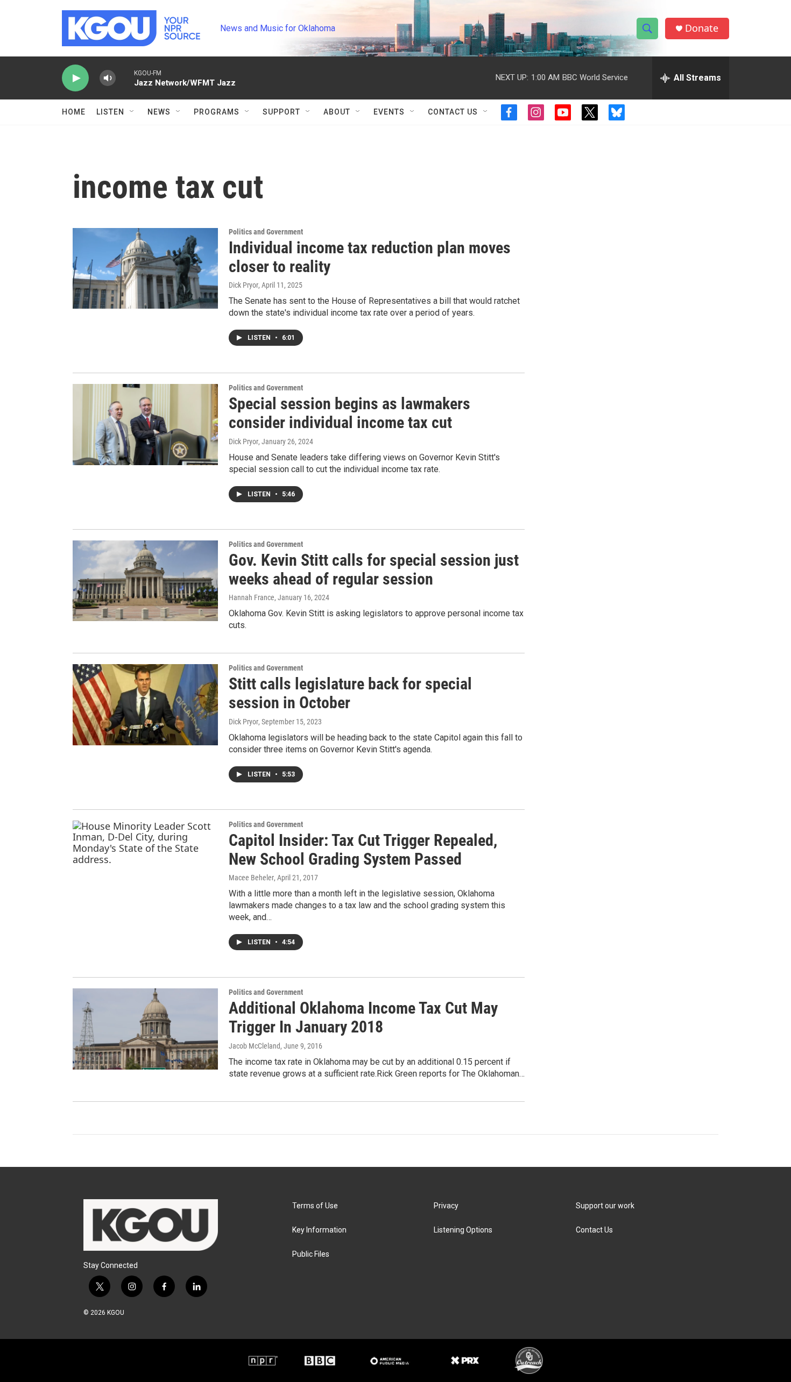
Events (389, 112)
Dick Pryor (243, 285)
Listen (110, 112)
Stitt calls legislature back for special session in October (350, 693)
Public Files (310, 1254)
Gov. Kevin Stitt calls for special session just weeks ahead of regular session (374, 569)
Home (74, 112)
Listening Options (463, 1230)
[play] (75, 78)
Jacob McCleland (254, 1046)
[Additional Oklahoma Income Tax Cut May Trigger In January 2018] (145, 1028)
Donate (701, 28)
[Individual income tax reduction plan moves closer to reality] (145, 268)
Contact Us (453, 112)
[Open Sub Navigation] (132, 112)
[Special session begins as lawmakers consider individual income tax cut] (145, 424)
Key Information (319, 1230)
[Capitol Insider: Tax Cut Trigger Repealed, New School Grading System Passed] (145, 861)
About (336, 112)
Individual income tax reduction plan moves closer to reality (370, 257)
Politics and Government (266, 231)
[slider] (124, 77)
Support (281, 112)
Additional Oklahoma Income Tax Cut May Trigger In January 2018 (363, 1017)
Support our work (605, 1206)
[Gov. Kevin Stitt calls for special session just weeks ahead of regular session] (145, 580)
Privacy (446, 1206)
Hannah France (251, 597)
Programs (216, 112)
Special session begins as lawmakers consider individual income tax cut (349, 413)
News (159, 112)
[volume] (107, 78)
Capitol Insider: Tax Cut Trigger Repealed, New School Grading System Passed (363, 849)
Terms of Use (315, 1206)
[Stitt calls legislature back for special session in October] (145, 704)
